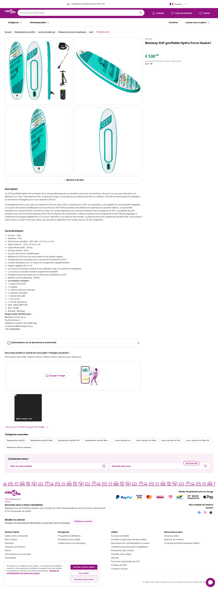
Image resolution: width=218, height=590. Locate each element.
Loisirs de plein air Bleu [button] (146, 440)
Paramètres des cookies (122, 550)
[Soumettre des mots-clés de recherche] (141, 13)
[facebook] (199, 512)
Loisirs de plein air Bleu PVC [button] (197, 440)
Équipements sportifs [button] (16, 440)
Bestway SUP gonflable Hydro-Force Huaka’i (178, 43)
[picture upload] (89, 375)
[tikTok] (211, 512)
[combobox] (81, 13)
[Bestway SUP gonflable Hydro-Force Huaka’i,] (38, 71)
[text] (152, 56)
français (178, 4)
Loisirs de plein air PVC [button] (171, 440)
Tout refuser (84, 573)
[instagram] (205, 512)
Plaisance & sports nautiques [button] (19, 447)
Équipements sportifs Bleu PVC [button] (98, 440)
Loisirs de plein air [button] (123, 440)
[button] (28, 407)
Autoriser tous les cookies (84, 567)
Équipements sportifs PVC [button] (69, 440)
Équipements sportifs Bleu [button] (41, 440)
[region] (52, 574)
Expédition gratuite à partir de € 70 (88, 3)
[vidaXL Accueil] (10, 11)
